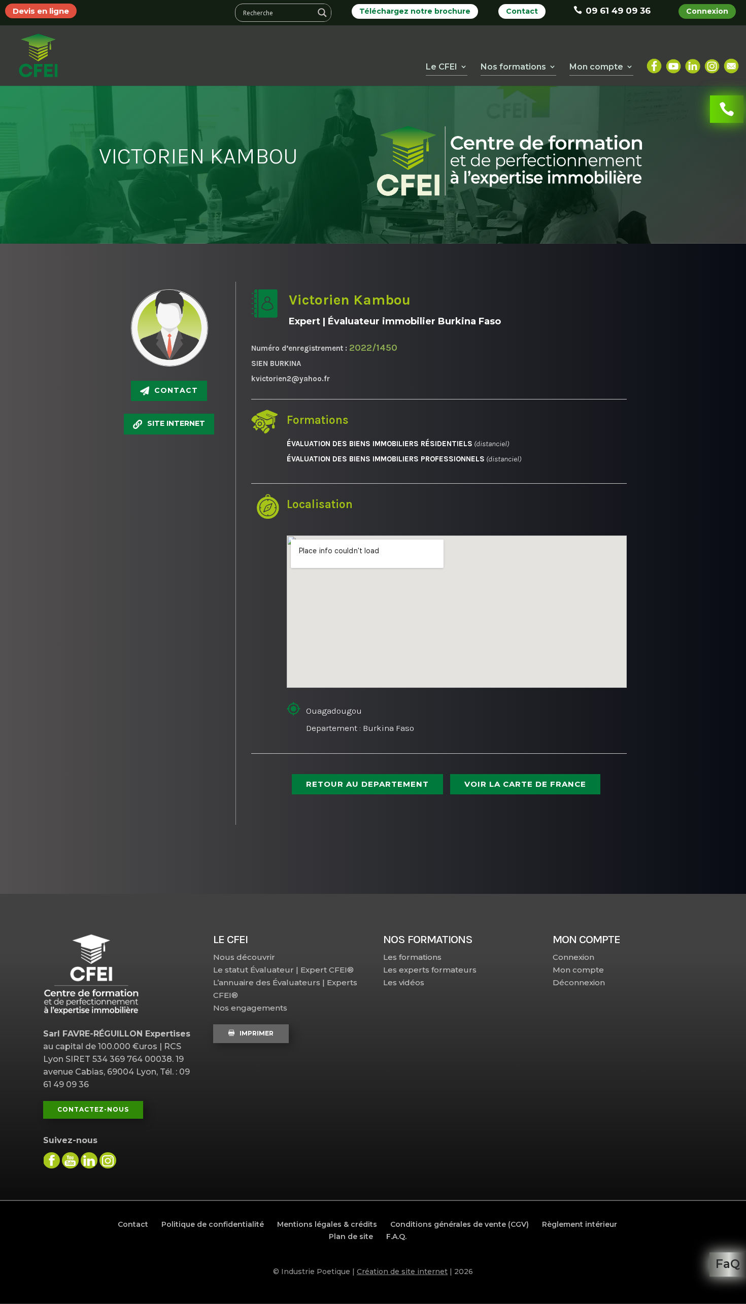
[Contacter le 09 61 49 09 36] (726, 109)
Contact (522, 11)
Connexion (707, 11)
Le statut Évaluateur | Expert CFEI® (283, 970)
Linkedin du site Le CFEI (89, 1160)
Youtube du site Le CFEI (70, 1160)
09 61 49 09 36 (618, 11)
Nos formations (513, 67)
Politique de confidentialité (212, 1224)
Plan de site (351, 1236)
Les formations (412, 957)
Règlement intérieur (579, 1224)
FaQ (728, 1264)
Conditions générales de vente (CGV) (459, 1224)
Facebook (654, 62)
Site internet (176, 423)
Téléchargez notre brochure (414, 11)
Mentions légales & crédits (327, 1224)
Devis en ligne (41, 11)
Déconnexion (579, 982)
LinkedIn (692, 62)
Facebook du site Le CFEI (51, 1160)
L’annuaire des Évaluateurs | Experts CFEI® (285, 989)
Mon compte (578, 970)
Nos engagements (250, 1008)
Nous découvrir (244, 957)
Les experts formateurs (430, 970)
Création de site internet (402, 1271)
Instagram (712, 62)
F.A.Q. (396, 1236)
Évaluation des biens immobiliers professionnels (386, 458)
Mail (731, 62)
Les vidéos (403, 982)
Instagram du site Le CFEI (107, 1160)
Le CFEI (441, 67)
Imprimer (257, 1033)
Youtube (673, 62)
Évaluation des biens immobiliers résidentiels (379, 443)
